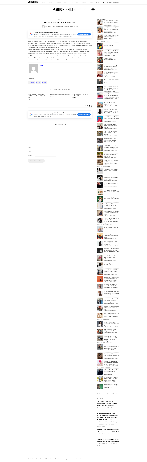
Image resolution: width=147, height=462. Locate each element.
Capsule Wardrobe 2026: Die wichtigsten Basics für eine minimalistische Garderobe (111, 271)
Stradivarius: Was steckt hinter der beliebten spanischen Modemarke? (111, 154)
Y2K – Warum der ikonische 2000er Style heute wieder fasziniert (110, 133)
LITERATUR (91, 2)
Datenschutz (78, 459)
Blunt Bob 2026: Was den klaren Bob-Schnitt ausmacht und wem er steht (111, 81)
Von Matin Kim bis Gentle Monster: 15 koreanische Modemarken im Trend (110, 140)
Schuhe (60, 19)
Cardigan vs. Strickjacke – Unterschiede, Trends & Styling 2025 (111, 323)
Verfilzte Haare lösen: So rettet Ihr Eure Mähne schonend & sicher (111, 307)
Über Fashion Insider (33, 459)
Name (29, 147)
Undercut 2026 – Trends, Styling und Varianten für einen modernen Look (111, 371)
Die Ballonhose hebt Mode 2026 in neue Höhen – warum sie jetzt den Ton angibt (111, 293)
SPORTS (71, 2)
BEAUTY (51, 2)
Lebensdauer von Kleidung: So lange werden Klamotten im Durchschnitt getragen (111, 300)
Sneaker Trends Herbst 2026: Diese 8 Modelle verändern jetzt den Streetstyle (111, 52)
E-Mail (29, 151)
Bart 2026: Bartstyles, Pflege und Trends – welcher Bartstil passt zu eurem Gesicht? (111, 147)
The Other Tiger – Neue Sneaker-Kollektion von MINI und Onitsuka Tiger (37, 95)
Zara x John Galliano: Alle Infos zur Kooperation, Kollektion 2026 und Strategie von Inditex (111, 250)
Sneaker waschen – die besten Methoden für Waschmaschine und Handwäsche (111, 177)
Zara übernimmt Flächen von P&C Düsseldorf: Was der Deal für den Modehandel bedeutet (111, 88)
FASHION (43, 2)
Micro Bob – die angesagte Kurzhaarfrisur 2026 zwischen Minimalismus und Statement (111, 286)
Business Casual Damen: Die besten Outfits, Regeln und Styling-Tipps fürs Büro (111, 378)
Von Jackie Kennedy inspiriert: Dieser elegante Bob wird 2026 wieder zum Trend (111, 386)
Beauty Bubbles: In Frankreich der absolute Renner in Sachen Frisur (111, 22)
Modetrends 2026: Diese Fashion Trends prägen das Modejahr (110, 125)
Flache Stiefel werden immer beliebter (60, 94)
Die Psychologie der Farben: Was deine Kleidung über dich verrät (111, 235)
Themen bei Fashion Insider (47, 459)
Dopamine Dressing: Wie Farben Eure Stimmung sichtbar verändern (111, 257)
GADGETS (84, 2)
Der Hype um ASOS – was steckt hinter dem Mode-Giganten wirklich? (110, 205)
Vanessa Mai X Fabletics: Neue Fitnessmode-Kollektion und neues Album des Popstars (111, 278)
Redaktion (58, 459)
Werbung (64, 459)
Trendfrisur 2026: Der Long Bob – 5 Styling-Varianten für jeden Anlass (111, 212)
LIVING (77, 2)
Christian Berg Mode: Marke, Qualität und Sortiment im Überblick (111, 74)
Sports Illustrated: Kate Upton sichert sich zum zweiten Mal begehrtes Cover (111, 29)
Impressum (71, 459)
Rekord (38, 82)
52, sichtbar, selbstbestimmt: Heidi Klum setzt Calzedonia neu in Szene (111, 355)
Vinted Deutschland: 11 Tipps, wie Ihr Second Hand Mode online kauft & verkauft (111, 66)
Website (30, 155)
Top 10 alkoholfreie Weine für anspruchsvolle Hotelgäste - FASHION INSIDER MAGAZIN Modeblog (107, 403)
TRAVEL (65, 2)
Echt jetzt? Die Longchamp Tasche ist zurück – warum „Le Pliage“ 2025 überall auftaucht (111, 111)
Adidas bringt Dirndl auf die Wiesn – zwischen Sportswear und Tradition (111, 243)
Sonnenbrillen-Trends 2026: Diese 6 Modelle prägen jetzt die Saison (111, 118)
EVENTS (59, 2)
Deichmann (31, 82)
